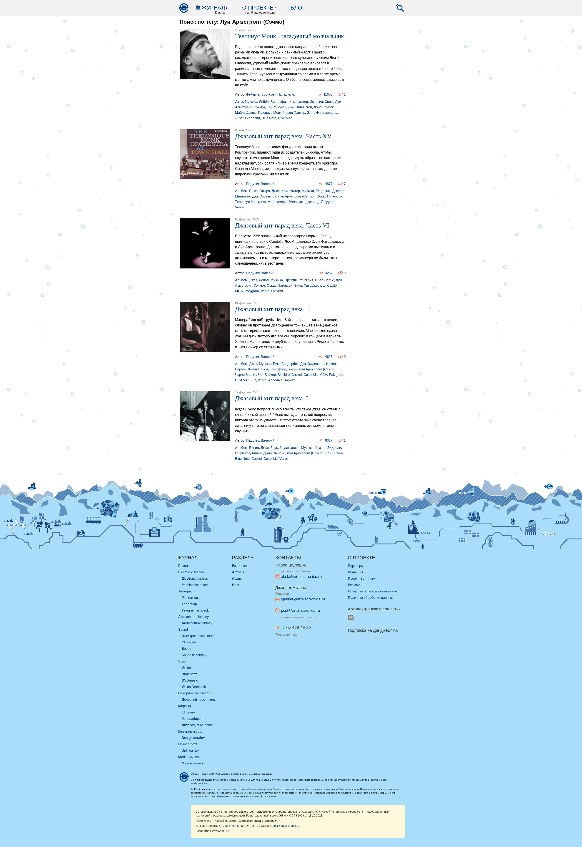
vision (182, 661)
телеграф (185, 591)
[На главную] (183, 8)
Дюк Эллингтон (300, 107)
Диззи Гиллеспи (247, 118)
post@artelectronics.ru (300, 610)
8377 (328, 440)
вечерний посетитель (195, 693)
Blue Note (269, 118)
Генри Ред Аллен (248, 453)
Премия (291, 280)
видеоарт (189, 674)
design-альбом (190, 731)
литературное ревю (197, 725)
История (316, 102)
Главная (184, 566)
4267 (328, 273)
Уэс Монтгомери (273, 202)
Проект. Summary (361, 578)
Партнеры (356, 566)
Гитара (264, 191)
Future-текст (241, 566)
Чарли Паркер (294, 112)
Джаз (239, 102)
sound (183, 629)
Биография (279, 102)
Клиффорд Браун (283, 369)
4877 (328, 184)
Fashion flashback (195, 585)
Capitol (332, 285)
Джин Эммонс (274, 453)
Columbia (311, 375)
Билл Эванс (324, 280)
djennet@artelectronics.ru (303, 599)
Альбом (241, 191)
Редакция (355, 572)
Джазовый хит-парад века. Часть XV (283, 136)
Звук (274, 448)
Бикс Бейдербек (286, 364)
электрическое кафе (198, 636)
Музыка (251, 102)
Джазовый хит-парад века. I (271, 398)
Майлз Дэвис (245, 112)
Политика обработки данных (370, 597)
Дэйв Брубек (324, 107)
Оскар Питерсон (329, 196)
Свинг (329, 102)
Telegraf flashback (195, 610)
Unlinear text (191, 750)
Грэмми (277, 291)
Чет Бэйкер (267, 375)
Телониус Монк (269, 112)
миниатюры (191, 597)
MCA (239, 291)
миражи (184, 706)
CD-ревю (189, 642)
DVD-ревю (190, 680)
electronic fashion (191, 572)
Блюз (253, 191)
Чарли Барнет (245, 375)
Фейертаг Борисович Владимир (270, 94)
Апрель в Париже (282, 380)
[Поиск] (400, 8)
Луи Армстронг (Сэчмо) (296, 196)
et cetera (188, 712)
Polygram (328, 202)
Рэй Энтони (334, 453)
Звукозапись (289, 448)
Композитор (298, 102)
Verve (239, 207)
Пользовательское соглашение (372, 591)
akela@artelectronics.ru (301, 576)
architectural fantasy (193, 617)
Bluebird (284, 375)
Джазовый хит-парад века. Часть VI (282, 225)
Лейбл (264, 102)
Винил (254, 448)
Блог (298, 8)
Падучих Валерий (260, 184)
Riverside (285, 118)
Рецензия (323, 191)
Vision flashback (194, 687)
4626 (328, 357)
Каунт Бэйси (276, 107)
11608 (328, 94)
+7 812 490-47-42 (232, 825)
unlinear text (187, 744)
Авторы (238, 572)
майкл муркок (189, 757)
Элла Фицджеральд (322, 112)
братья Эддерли (328, 448)
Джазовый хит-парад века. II (272, 309)
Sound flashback (194, 655)
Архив (237, 578)
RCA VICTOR (245, 380)
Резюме (354, 585)
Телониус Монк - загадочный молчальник (289, 36)
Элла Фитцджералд (303, 202)
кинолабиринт (193, 719)
